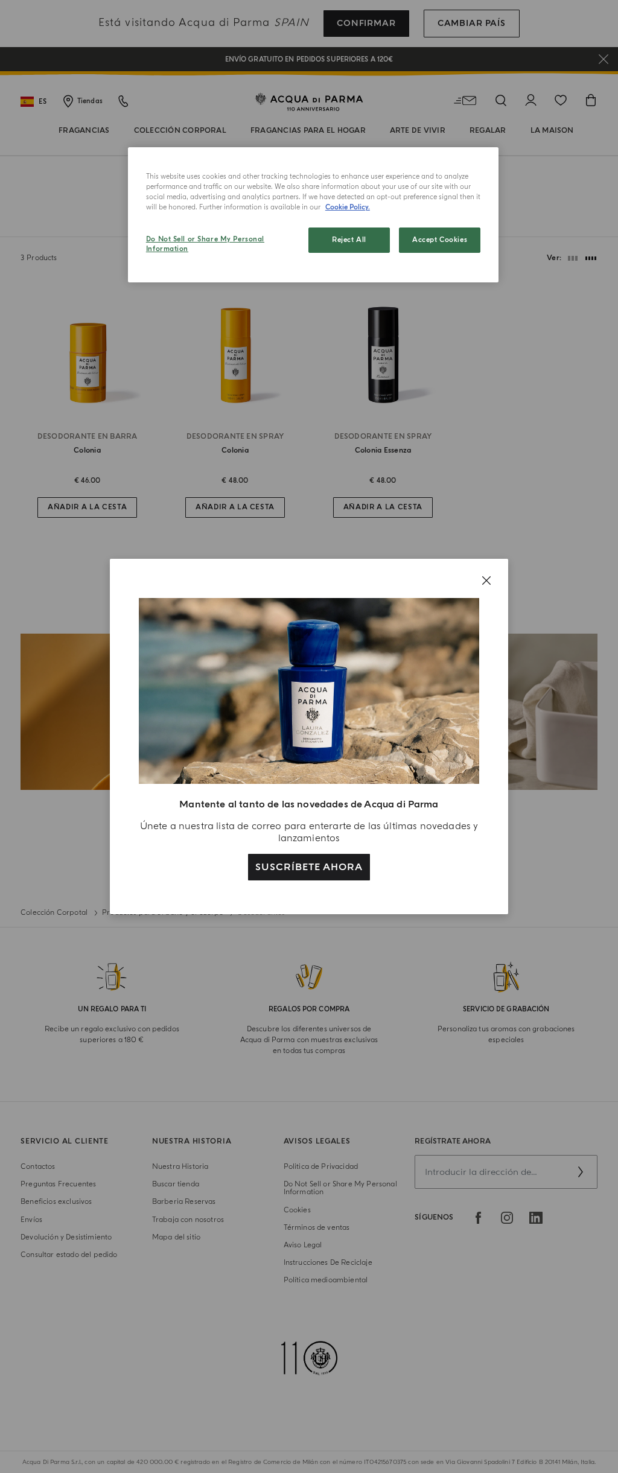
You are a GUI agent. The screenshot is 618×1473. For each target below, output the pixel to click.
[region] (313, 214)
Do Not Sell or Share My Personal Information (205, 244)
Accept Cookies (439, 239)
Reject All (349, 239)
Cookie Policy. (347, 207)
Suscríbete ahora (308, 867)
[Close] (486, 580)
